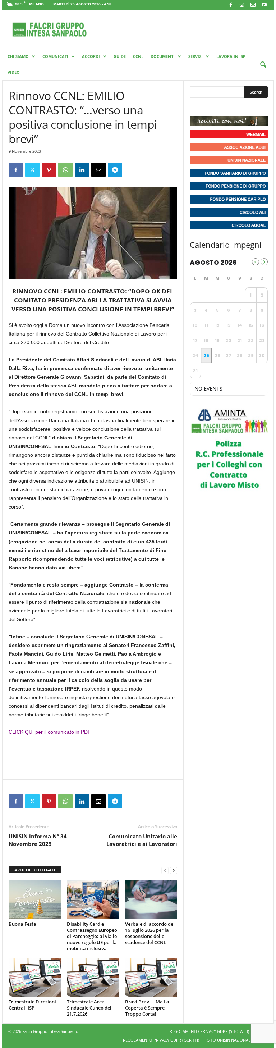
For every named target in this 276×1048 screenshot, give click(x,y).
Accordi (91, 56)
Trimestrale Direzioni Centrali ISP (32, 1004)
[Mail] (253, 5)
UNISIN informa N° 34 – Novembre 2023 (40, 840)
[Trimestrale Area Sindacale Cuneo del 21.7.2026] (93, 977)
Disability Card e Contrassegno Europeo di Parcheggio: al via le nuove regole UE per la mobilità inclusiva (92, 936)
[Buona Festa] (35, 899)
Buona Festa (22, 924)
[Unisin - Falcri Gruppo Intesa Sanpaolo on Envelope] (248, 107)
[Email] (98, 170)
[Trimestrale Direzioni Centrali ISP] (35, 977)
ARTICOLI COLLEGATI (34, 869)
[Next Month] (264, 261)
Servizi (195, 56)
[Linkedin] (82, 170)
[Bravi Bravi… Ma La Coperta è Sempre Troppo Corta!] (151, 977)
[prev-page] (165, 870)
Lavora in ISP (230, 56)
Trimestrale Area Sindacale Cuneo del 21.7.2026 (89, 1007)
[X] (32, 170)
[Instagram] (242, 5)
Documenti (163, 56)
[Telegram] (115, 170)
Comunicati (55, 56)
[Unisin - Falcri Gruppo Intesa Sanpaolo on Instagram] (209, 107)
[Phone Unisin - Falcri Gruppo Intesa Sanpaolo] (235, 107)
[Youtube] (264, 5)
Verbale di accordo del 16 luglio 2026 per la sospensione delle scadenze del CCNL (150, 933)
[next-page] (173, 870)
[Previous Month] (255, 261)
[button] (263, 65)
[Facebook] (230, 5)
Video (14, 72)
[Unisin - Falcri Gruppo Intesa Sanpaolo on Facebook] (196, 107)
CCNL (138, 56)
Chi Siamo (18, 56)
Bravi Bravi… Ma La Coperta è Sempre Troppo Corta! (147, 1007)
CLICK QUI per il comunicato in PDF (50, 732)
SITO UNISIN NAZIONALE (230, 1040)
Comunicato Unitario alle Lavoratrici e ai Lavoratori (141, 840)
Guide (120, 56)
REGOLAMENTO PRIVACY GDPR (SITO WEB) (209, 1031)
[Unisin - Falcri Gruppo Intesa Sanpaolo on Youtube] (222, 107)
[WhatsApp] (65, 170)
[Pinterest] (49, 170)
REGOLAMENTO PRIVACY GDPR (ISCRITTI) (161, 1040)
